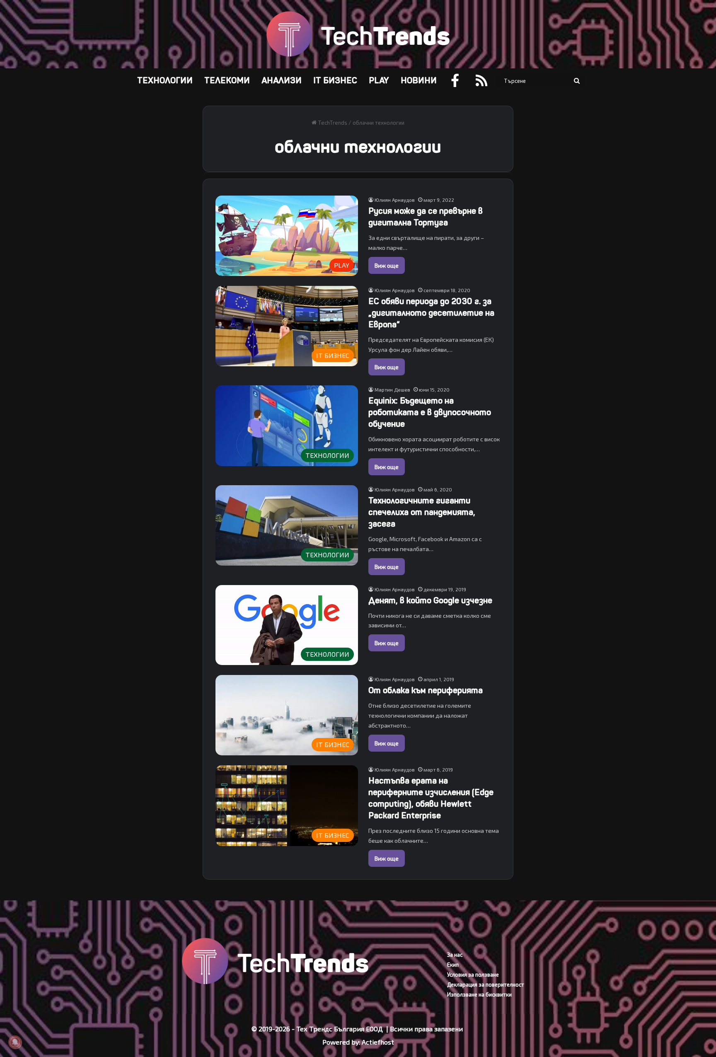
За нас (454, 954)
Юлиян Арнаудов (395, 200)
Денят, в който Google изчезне (430, 600)
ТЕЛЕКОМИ (227, 80)
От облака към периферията (425, 690)
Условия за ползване (473, 974)
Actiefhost (378, 1042)
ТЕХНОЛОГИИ (165, 80)
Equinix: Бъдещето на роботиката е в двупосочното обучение (429, 412)
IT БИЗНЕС (335, 80)
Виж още (387, 265)
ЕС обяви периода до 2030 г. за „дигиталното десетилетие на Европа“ (431, 313)
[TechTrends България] (357, 34)
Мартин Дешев (392, 389)
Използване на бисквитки (479, 994)
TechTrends (332, 122)
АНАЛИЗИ (281, 80)
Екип (453, 964)
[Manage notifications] (15, 1042)
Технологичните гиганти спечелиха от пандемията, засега (421, 512)
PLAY (379, 80)
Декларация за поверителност (485, 984)
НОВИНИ (419, 80)
